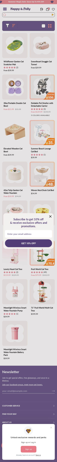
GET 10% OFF (28, 243)
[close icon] (50, 216)
